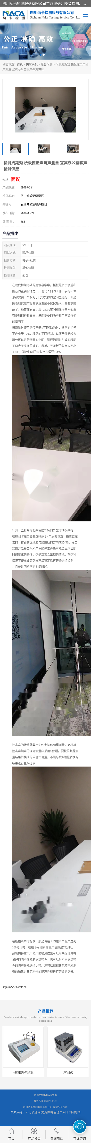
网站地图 (75, 1112)
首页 (20, 64)
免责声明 (47, 1112)
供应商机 (32, 64)
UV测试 (40, 1072)
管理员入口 (61, 1112)
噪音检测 (46, 64)
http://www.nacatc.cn (14, 987)
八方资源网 (33, 1112)
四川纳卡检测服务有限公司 (37, 1107)
